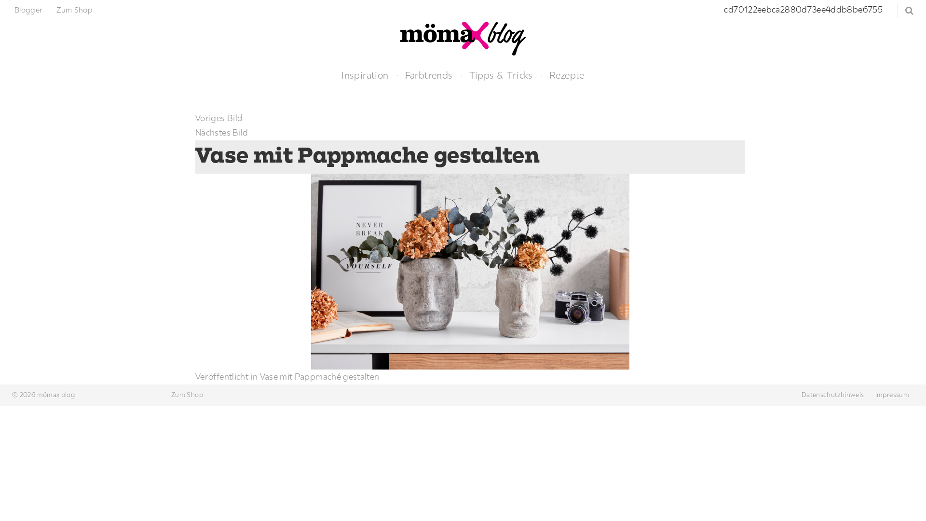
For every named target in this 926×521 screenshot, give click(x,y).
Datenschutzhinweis (833, 394)
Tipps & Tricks (501, 75)
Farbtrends (429, 75)
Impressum (892, 394)
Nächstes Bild (221, 132)
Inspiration (364, 75)
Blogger (28, 9)
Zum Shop (74, 9)
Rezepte (567, 75)
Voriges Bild (219, 117)
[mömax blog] (463, 37)
